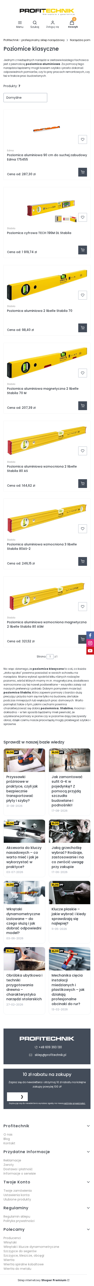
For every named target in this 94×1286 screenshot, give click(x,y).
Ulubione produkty (17, 1199)
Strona (41, 656)
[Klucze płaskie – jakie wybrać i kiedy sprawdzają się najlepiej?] (69, 892)
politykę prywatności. (74, 1103)
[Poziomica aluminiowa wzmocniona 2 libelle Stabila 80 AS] (47, 440)
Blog (6, 1139)
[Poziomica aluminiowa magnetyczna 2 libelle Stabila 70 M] (47, 362)
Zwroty (8, 1165)
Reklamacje (12, 1160)
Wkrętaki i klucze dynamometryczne (31, 1247)
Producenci (12, 1238)
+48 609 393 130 (50, 1047)
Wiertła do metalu (17, 1268)
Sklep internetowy (42, 1280)
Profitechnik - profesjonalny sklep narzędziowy (34, 40)
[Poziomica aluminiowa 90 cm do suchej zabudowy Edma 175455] (47, 129)
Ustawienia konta (16, 1195)
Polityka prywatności (19, 1221)
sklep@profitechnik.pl (50, 1055)
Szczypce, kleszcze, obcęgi (23, 1255)
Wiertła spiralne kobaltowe (23, 1264)
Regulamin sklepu (16, 1216)
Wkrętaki (10, 1242)
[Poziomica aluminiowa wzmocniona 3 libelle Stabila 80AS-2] (47, 518)
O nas (7, 1134)
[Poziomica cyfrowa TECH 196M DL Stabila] (47, 207)
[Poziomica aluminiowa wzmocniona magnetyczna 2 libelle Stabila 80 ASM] (47, 596)
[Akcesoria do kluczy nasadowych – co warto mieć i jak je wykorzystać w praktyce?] (24, 831)
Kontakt (9, 1143)
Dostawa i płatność (18, 1169)
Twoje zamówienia (17, 1190)
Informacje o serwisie (19, 1173)
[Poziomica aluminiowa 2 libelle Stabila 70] (47, 284)
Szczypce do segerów (20, 1251)
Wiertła (8, 1260)
